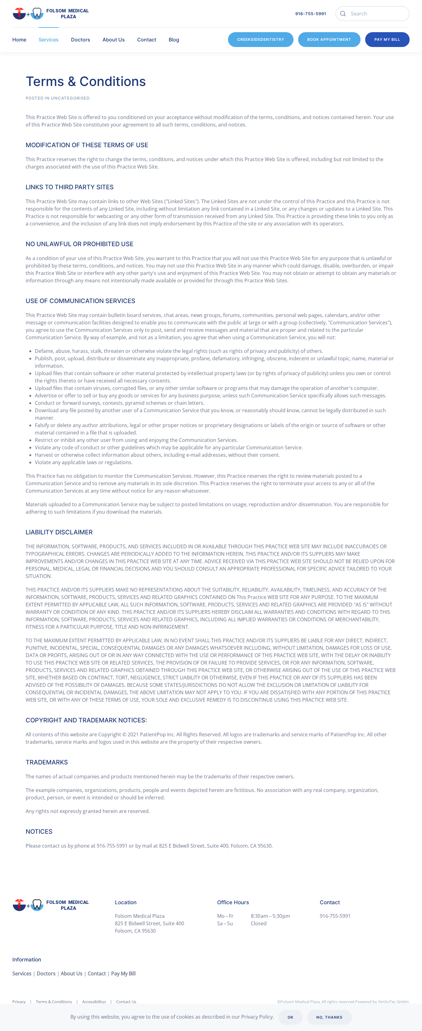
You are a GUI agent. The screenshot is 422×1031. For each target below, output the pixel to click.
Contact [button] (146, 39)
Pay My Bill (387, 39)
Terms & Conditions (54, 1001)
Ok (290, 1017)
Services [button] (49, 39)
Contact (97, 973)
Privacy (19, 1001)
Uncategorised (70, 98)
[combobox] (372, 13)
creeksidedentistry (260, 39)
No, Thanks (329, 1017)
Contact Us (126, 1001)
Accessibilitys (94, 1001)
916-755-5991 (310, 13)
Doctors (80, 39)
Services (22, 973)
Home (19, 39)
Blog (174, 39)
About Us (114, 39)
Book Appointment (329, 39)
